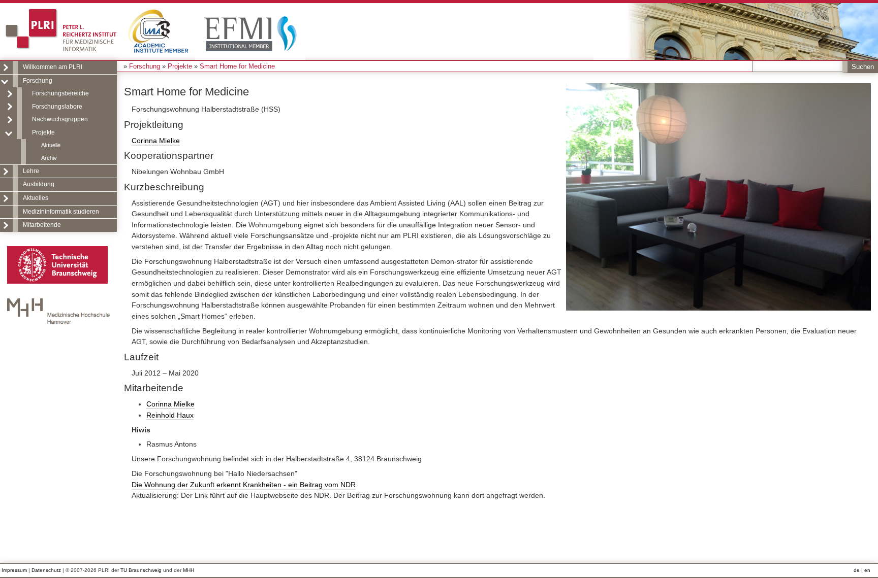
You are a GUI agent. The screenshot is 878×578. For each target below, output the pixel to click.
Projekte (43, 132)
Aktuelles (35, 198)
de (857, 570)
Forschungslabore (57, 107)
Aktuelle (50, 145)
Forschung (37, 81)
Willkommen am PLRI (52, 67)
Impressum (14, 570)
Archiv (49, 158)
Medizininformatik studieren (61, 212)
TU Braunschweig (141, 570)
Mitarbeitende (42, 225)
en (867, 570)
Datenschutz (46, 570)
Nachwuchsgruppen (60, 119)
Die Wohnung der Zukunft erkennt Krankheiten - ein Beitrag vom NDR (244, 485)
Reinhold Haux (170, 415)
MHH (188, 570)
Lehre (31, 171)
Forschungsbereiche (60, 93)
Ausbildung (38, 184)
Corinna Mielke (156, 141)
